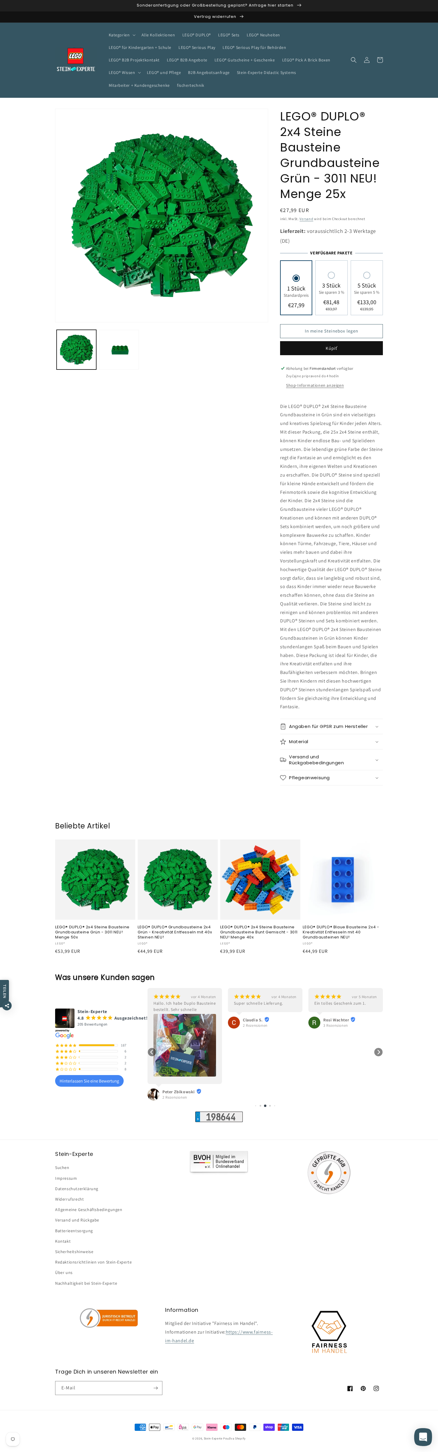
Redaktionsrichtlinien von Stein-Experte (93, 1262)
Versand (306, 219)
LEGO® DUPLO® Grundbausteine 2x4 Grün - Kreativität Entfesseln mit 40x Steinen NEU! (175, 932)
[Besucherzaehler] (219, 1120)
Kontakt (63, 1241)
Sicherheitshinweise (74, 1251)
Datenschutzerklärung (76, 1188)
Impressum (66, 1178)
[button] (121, 35)
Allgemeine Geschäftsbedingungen (88, 1209)
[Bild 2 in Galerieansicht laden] (119, 349)
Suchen (62, 1167)
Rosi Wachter (255, 1020)
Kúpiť (332, 348)
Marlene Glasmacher (343, 1016)
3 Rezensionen (255, 1025)
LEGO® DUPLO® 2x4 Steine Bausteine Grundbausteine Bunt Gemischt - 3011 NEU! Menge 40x (259, 932)
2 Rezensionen (174, 1025)
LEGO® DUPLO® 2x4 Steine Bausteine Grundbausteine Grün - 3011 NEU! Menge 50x (92, 932)
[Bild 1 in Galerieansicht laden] (76, 349)
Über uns (64, 1272)
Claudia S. (172, 1020)
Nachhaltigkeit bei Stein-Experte (86, 1283)
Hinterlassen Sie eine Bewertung (89, 1081)
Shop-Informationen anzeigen (315, 385)
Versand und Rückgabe (77, 1220)
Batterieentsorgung (74, 1230)
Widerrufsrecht (69, 1199)
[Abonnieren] (155, 1388)
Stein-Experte (213, 1438)
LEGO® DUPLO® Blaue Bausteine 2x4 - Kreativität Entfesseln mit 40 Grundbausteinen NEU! (341, 932)
